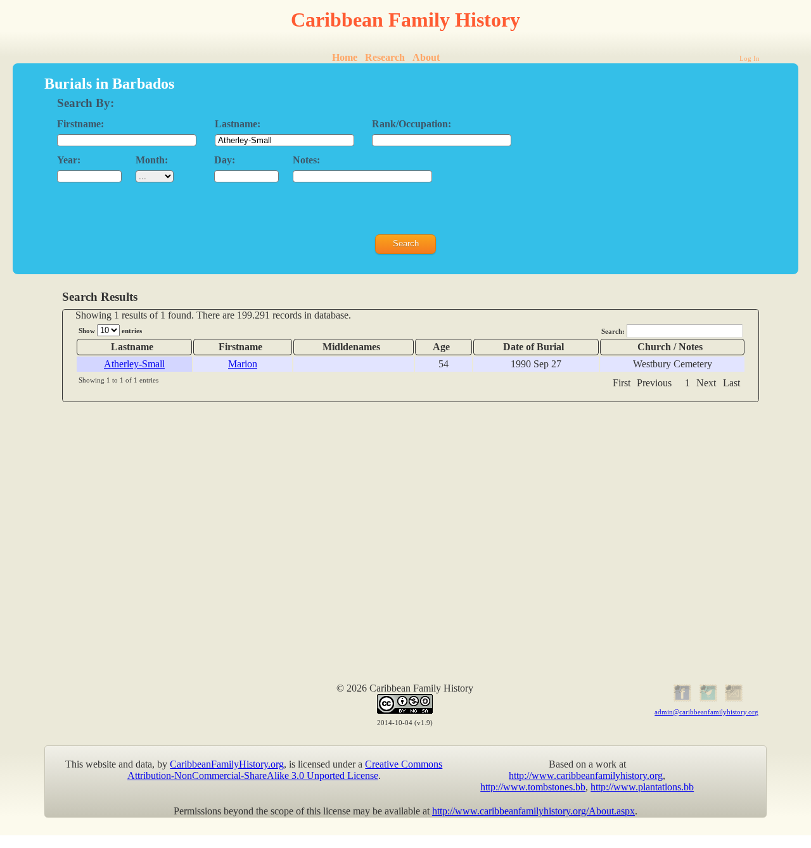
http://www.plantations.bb (642, 787)
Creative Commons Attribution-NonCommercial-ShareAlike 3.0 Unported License (285, 770)
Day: (224, 160)
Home (344, 57)
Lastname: (237, 123)
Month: (152, 160)
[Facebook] (681, 699)
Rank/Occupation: (411, 123)
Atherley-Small (134, 363)
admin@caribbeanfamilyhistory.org (706, 712)
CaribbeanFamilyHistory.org (227, 764)
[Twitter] (706, 699)
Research (385, 57)
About (426, 57)
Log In (749, 58)
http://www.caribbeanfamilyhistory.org (586, 775)
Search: (614, 331)
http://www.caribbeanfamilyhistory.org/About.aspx (533, 811)
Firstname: (80, 123)
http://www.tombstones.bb (532, 787)
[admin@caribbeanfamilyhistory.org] (732, 699)
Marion (242, 363)
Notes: (306, 160)
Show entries (110, 330)
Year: (68, 160)
